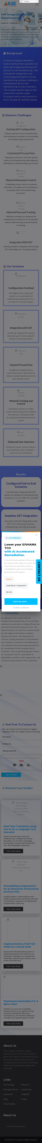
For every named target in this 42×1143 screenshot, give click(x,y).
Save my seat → (21, 601)
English (26, 1)
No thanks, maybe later (21, 607)
